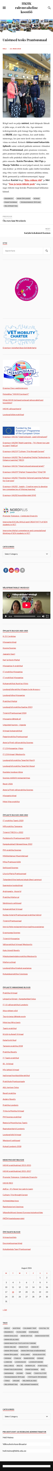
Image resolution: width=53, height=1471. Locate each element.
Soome (20, 1373)
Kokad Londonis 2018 (12, 1146)
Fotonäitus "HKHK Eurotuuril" (16, 394)
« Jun (5, 1309)
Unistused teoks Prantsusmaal (25, 40)
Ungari (16, 1380)
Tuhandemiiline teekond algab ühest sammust (22, 879)
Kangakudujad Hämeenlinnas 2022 (17, 844)
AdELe (7, 1328)
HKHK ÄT (35, 1347)
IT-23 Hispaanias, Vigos (13, 748)
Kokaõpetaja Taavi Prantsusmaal (17, 1249)
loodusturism (36, 1362)
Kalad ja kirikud (9, 1040)
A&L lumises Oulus (11, 1087)
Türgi (7, 1380)
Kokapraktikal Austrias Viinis (15, 683)
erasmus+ (8, 198)
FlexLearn (21, 1332)
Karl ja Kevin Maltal (11, 660)
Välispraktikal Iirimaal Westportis (17, 944)
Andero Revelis (9, 1099)
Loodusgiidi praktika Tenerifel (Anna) (19, 766)
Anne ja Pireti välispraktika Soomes (18, 742)
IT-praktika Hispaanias (13, 671)
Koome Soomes (9, 648)
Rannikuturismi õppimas (13, 1206)
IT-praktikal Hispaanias (13, 677)
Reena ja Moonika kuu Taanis (15, 1122)
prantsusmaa (10, 202)
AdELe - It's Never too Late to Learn (18, 1189)
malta (19, 1365)
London (8, 1362)
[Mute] (43, 616)
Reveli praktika (9, 1093)
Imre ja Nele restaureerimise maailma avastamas (23, 926)
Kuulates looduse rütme (13, 772)
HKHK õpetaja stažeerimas (33, 1350)
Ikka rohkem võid (10, 1010)
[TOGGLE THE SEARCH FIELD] (48, 7)
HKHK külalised (11, 1339)
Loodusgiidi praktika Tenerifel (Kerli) (19, 760)
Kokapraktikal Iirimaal (12, 909)
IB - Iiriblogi (8, 1063)
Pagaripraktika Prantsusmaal (15, 736)
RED (43, 1369)
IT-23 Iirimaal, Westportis (14, 754)
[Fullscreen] (47, 616)
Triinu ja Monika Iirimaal (13, 1111)
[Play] (6, 616)
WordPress (32, 1466)
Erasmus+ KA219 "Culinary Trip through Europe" (23, 451)
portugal (42, 1365)
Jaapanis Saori (9, 654)
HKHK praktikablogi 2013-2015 (17, 1165)
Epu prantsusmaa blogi (12, 1243)
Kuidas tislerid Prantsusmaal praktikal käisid (22, 915)
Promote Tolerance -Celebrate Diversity (20, 1177)
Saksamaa (8, 1373)
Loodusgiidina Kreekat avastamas (17, 968)
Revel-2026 (8, 784)
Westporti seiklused (11, 1140)
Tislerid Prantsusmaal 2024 (14, 713)
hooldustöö (39, 1354)
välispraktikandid (29, 1384)
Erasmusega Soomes (11, 932)
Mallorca (9, 1365)
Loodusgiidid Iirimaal (12, 1134)
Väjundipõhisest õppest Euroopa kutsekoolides (23, 1212)
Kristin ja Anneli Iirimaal (13, 1034)
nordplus (30, 1365)
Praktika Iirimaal (10, 993)
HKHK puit (23, 1347)
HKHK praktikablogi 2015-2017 (17, 1171)
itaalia (17, 1358)
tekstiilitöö (40, 1373)
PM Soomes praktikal (12, 1117)
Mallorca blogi (9, 962)
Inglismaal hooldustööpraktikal (16, 1075)
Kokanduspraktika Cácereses (15, 974)
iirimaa (7, 1358)
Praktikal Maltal (10, 701)
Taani (28, 1373)
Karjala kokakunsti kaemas (37, 233)
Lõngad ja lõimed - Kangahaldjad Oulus (19, 999)
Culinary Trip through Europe (15, 1194)
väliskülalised (30, 1380)
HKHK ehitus (26, 1336)
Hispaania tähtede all (12, 719)
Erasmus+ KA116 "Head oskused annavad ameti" (23, 466)
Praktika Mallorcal (11, 897)
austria (16, 1328)
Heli (5, 49)
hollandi (25, 1354)
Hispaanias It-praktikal (13, 666)
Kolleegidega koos (11, 1200)
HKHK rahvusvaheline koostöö (26, 7)
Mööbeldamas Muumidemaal (15, 856)
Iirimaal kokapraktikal (12, 730)
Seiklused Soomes (10, 867)
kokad (37, 198)
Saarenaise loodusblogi (13, 885)
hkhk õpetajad (11, 1350)
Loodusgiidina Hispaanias (14, 695)
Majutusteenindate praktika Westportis (20, 956)
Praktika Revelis (10, 1052)
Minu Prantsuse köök (12, 862)
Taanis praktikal (10, 1028)
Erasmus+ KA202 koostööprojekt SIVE (19, 495)
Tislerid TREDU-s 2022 (13, 832)
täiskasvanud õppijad (30, 202)
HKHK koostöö (42, 1336)
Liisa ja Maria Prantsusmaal (14, 873)
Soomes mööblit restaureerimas (16, 778)
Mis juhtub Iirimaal (11, 1069)
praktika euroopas (13, 1369)
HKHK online (10, 1347)
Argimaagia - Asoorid (12, 891)
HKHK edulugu (11, 1336)
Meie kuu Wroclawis (11, 1022)
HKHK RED (8, 1183)
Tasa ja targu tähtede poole (14, 1016)
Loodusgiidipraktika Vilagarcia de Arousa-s (21, 689)
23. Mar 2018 (15, 49)
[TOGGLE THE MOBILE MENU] (4, 7)
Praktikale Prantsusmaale (14, 1081)
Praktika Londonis (10, 1105)
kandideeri (29, 1358)
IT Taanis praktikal (11, 1058)
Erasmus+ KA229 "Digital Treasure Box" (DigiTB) (24, 472)
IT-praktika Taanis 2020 (13, 820)
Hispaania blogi (10, 642)
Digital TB (44, 1328)
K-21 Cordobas (9, 636)
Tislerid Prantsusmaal (12, 921)
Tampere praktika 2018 (13, 1046)
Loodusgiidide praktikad (13, 414)
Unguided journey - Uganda (14, 725)
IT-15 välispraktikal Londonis (15, 1004)
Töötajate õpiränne (37, 1377)
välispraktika (11, 206)
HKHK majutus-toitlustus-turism (20, 1343)
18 (13, 1292)
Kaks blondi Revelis (11, 950)
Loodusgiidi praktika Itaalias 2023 (17, 707)
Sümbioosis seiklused (12, 903)
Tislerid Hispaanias (11, 938)
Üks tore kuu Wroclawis (14, 220)
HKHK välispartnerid (12, 408)
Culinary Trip (29, 1328)
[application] (26, 605)
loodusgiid (20, 1362)
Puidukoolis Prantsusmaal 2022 (16, 838)
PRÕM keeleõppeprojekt (13, 1218)
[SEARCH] (46, 250)
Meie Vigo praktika (11, 801)
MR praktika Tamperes (12, 826)
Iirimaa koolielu (9, 1237)
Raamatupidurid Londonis (14, 1128)
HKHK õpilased (23, 198)
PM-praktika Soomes (12, 850)
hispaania (33, 1332)
